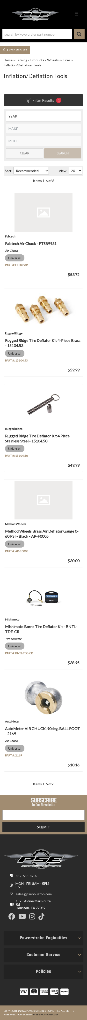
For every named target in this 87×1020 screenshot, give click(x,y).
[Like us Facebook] (11, 918)
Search (63, 153)
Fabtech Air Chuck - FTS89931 (31, 243)
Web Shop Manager (45, 1014)
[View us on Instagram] (32, 918)
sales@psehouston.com (34, 894)
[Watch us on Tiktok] (41, 918)
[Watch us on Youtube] (22, 918)
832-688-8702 (26, 876)
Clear (24, 153)
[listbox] (43, 116)
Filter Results (16, 50)
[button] (43, 34)
